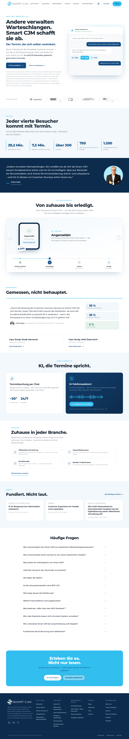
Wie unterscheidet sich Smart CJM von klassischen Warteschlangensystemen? (64, 547)
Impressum (100, 735)
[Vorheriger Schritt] (10, 236)
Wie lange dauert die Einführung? (64, 593)
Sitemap (119, 735)
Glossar (90, 714)
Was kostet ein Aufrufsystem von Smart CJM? (64, 562)
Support (108, 720)
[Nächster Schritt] (119, 236)
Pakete (67, 3)
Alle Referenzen (76, 706)
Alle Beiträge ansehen (114, 494)
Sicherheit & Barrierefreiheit (41, 718)
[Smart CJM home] (20, 702)
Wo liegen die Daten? (64, 578)
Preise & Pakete (76, 714)
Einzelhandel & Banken (58, 725)
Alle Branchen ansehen (19, 473)
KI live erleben (15, 65)
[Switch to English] (98, 4)
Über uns (109, 704)
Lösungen (45, 3)
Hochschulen (57, 721)
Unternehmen (87, 3)
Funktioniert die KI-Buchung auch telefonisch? (64, 631)
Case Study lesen (15, 346)
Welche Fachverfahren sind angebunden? (64, 601)
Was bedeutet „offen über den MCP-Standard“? (64, 608)
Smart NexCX (40, 707)
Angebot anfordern (77, 717)
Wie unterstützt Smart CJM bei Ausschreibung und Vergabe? (64, 624)
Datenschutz (110, 735)
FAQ (89, 711)
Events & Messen (111, 714)
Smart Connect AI (42, 711)
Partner (108, 711)
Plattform (34, 3)
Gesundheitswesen (59, 712)
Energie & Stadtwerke (57, 717)
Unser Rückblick (111, 707)
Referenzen (57, 3)
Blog (89, 704)
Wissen (76, 3)
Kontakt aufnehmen (73, 678)
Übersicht (39, 704)
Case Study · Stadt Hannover (77, 710)
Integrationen (40, 714)
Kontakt (106, 3)
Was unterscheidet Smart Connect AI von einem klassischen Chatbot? (64, 555)
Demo (117, 3)
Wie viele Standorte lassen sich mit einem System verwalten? (64, 616)
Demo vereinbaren (37, 65)
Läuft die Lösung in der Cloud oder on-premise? (64, 570)
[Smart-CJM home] (17, 4)
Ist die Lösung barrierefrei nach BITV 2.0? (64, 585)
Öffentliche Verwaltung (57, 708)
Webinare (91, 707)
